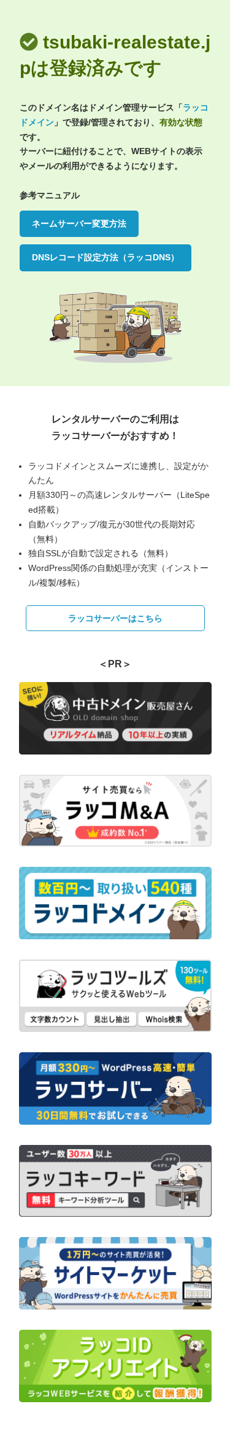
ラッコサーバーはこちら (115, 618)
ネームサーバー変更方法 (79, 223)
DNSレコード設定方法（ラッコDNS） (105, 257)
